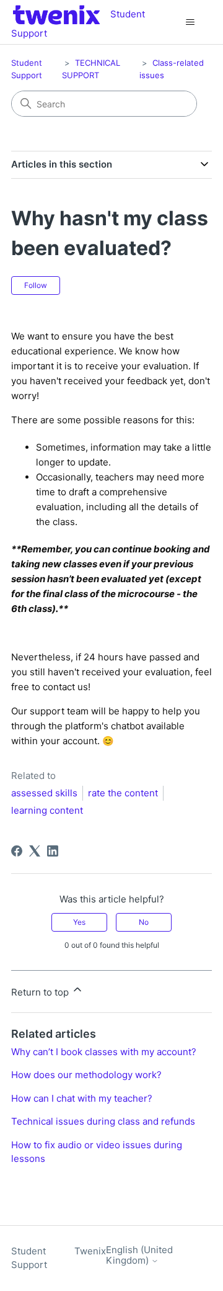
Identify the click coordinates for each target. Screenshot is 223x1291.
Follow (35, 285)
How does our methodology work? (86, 1075)
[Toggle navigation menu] (190, 22)
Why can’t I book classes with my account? (103, 1052)
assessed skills (44, 793)
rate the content (123, 793)
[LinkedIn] (52, 851)
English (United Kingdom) (139, 1255)
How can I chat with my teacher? (81, 1098)
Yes (79, 922)
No (144, 922)
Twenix (90, 1251)
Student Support (29, 1258)
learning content (47, 810)
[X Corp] (34, 851)
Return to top (41, 992)
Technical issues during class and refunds (103, 1121)
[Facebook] (16, 851)
